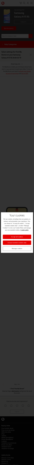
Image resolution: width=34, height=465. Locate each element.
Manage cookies (17, 248)
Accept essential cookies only (17, 242)
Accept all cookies (17, 236)
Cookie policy (24, 230)
